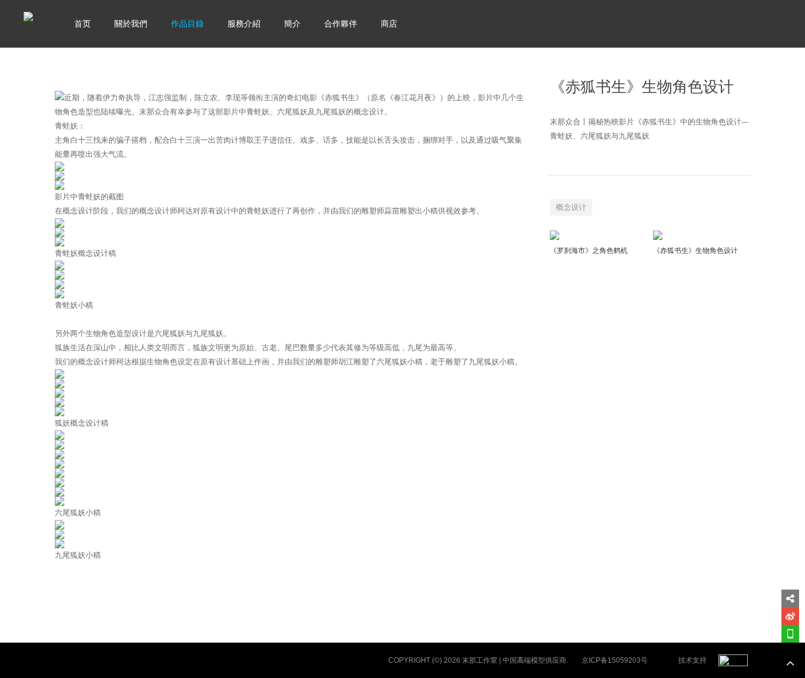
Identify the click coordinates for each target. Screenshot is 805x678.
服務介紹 (243, 23)
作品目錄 (187, 23)
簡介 (292, 23)
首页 (82, 23)
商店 (389, 23)
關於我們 (130, 23)
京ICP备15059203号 (615, 660)
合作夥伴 (340, 23)
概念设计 (571, 207)
